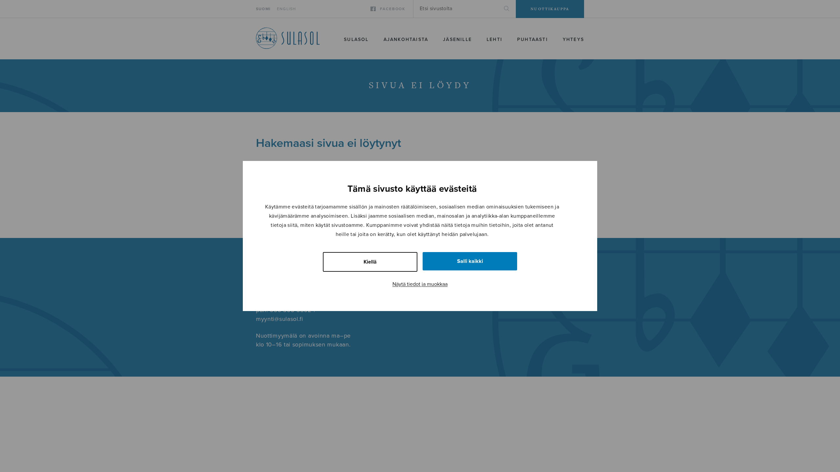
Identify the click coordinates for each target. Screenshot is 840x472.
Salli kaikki (470, 261)
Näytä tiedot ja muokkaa (420, 284)
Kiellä (370, 262)
